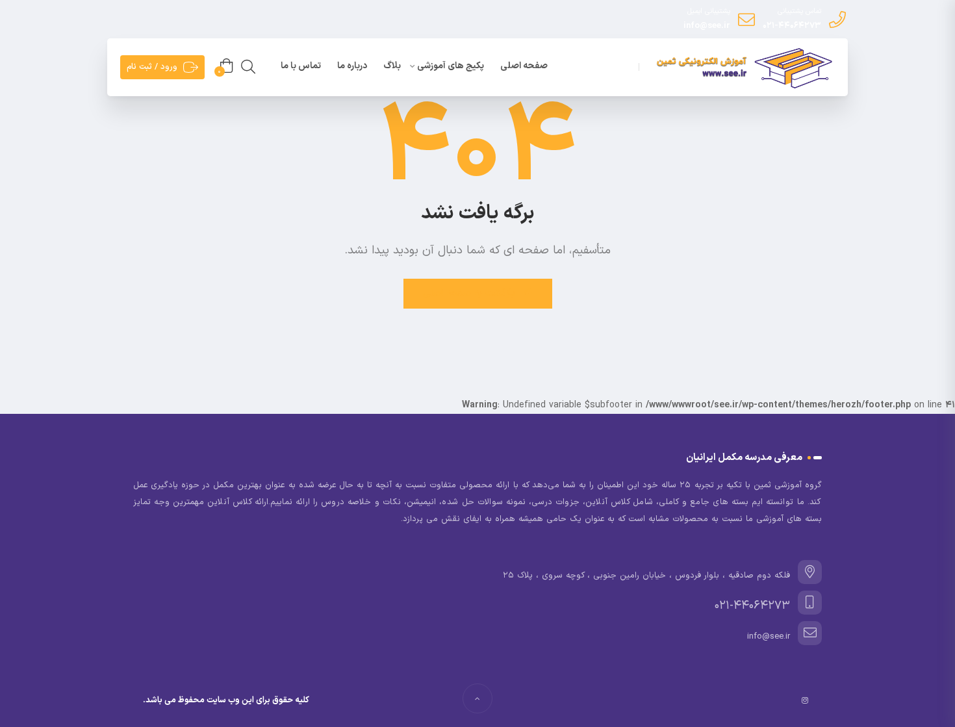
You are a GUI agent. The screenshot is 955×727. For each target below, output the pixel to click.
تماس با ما (301, 66)
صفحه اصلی (524, 66)
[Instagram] (805, 700)
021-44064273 (792, 25)
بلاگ (392, 66)
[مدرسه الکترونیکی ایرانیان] (742, 68)
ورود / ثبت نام (152, 66)
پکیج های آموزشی (450, 66)
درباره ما (352, 66)
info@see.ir (706, 25)
